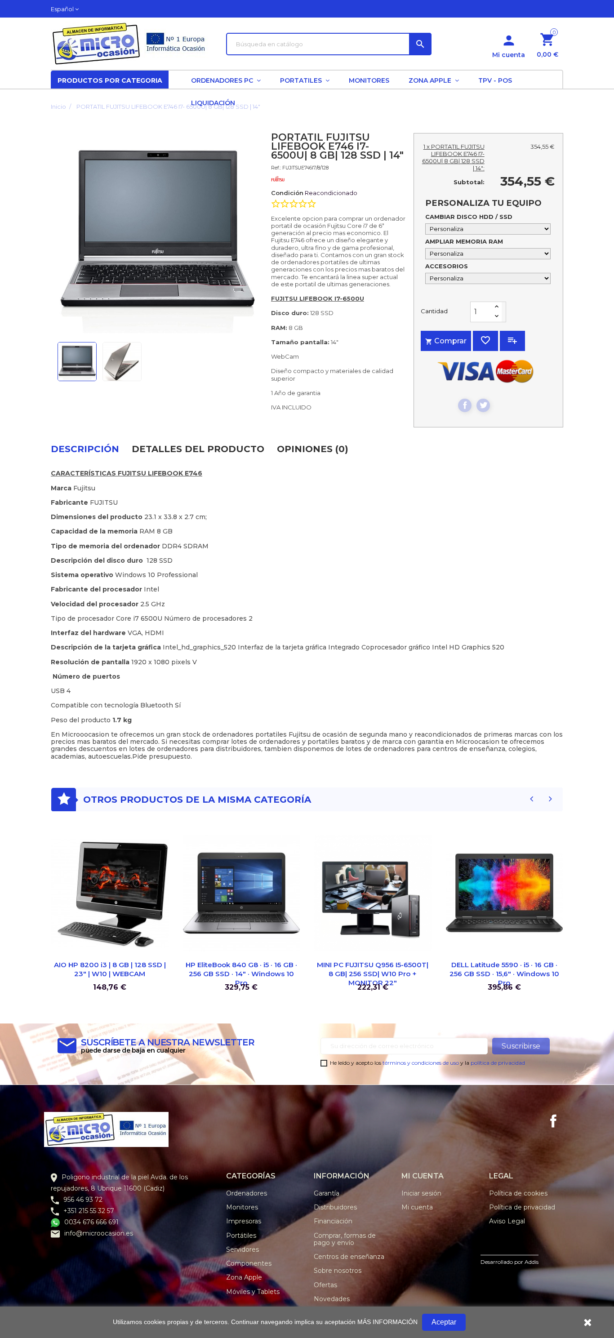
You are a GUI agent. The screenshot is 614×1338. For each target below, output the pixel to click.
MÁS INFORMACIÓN (387, 1321)
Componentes (248, 1263)
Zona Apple (244, 1277)
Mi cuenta (417, 1207)
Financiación (333, 1221)
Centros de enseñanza (349, 1257)
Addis (531, 1261)
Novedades (332, 1299)
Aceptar (444, 1322)
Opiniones (312, 449)
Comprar (446, 341)
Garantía (326, 1193)
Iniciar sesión (421, 1193)
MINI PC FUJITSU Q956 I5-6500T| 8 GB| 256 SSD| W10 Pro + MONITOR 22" (372, 973)
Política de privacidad (522, 1207)
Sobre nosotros (337, 1271)
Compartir (465, 405)
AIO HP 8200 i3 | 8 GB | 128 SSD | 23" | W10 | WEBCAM (110, 969)
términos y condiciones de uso (421, 1062)
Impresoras (243, 1221)
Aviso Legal (507, 1221)
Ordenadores (246, 1193)
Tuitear (483, 405)
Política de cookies (518, 1193)
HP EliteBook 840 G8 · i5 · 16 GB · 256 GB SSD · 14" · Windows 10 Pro (241, 973)
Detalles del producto (198, 449)
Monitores (242, 1207)
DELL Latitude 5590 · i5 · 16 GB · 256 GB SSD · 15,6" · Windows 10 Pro (504, 973)
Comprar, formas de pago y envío (345, 1239)
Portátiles (241, 1235)
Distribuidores (335, 1207)
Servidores (242, 1249)
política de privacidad (498, 1062)
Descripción (85, 449)
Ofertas (325, 1285)
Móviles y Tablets (253, 1292)
